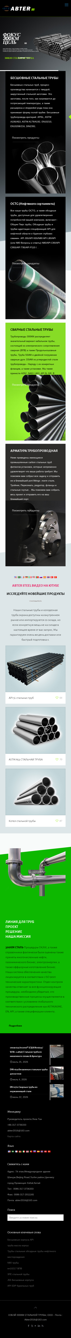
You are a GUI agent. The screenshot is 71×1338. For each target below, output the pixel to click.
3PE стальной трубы (18, 1274)
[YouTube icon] (35, 1325)
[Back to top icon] (35, 1307)
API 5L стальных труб (21, 697)
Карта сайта (13, 1136)
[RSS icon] (42, 1325)
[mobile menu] (66, 5)
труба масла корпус (18, 1245)
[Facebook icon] (28, 1325)
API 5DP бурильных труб (20, 1285)
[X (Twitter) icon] (32, 1325)
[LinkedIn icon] (39, 1325)
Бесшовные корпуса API (20, 1239)
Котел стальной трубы (22, 821)
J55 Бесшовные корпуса (20, 1280)
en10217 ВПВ (14, 1268)
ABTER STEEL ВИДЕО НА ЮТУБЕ (35, 585)
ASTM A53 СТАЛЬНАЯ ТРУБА (26, 759)
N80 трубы (13, 1262)
